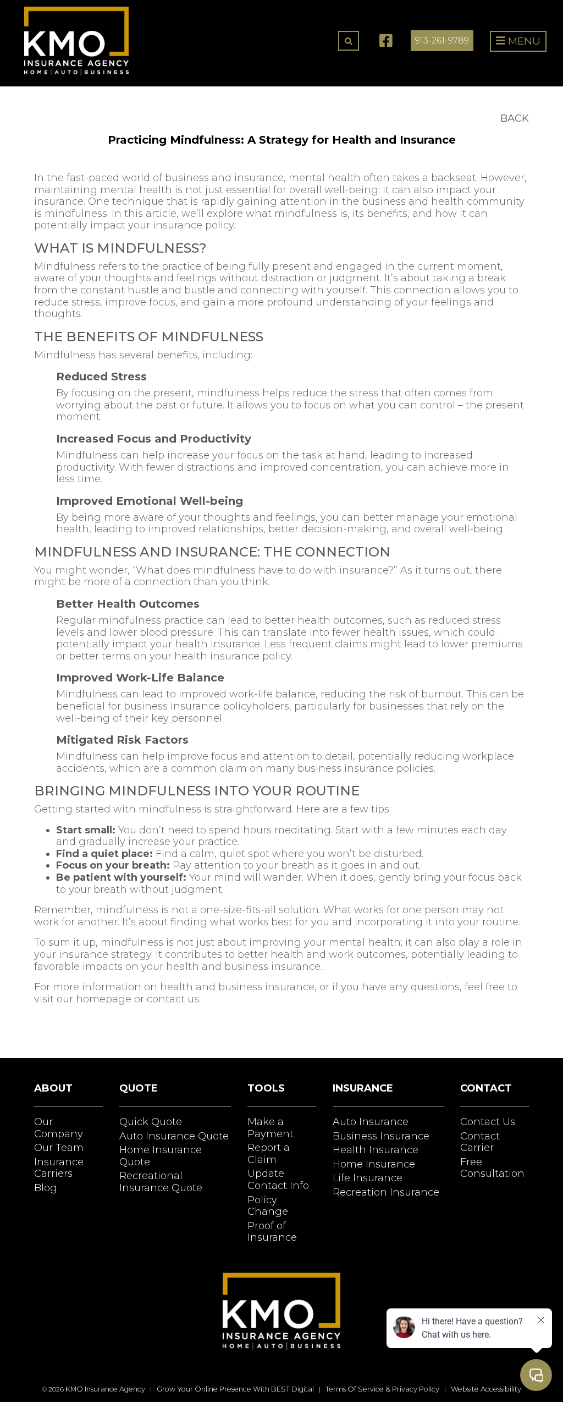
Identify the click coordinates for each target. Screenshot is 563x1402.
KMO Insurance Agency (105, 1389)
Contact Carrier (480, 1142)
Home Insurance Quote (160, 1156)
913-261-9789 (442, 40)
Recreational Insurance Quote (160, 1182)
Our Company (58, 1128)
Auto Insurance (371, 1122)
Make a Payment (270, 1128)
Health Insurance (375, 1150)
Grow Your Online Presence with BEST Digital (235, 1389)
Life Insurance (367, 1178)
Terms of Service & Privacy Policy (382, 1389)
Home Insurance (374, 1164)
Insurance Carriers (59, 1168)
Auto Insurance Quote (174, 1136)
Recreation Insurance (386, 1192)
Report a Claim (268, 1154)
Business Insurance (381, 1136)
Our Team (59, 1148)
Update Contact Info (278, 1180)
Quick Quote (150, 1122)
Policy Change (267, 1206)
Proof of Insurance (272, 1232)
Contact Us (487, 1122)
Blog (45, 1188)
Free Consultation (492, 1168)
